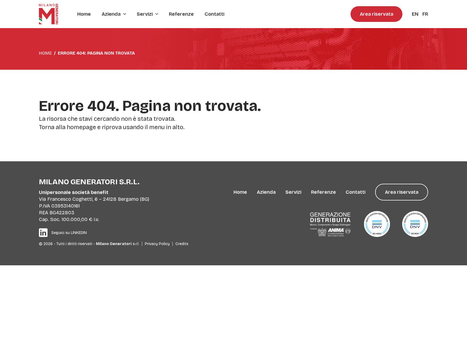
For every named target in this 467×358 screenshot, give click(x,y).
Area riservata (376, 14)
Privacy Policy (157, 244)
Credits (181, 244)
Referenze (181, 14)
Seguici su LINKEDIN (69, 232)
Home (84, 14)
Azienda (111, 14)
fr (425, 14)
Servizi (145, 14)
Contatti (214, 14)
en (415, 14)
